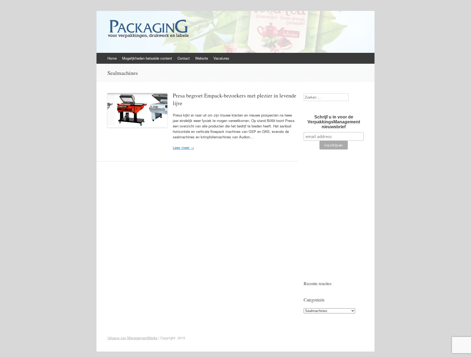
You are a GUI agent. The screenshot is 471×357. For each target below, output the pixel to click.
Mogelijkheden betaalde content (147, 58)
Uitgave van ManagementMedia (132, 337)
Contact (183, 58)
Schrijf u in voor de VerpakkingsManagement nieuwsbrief (333, 122)
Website (201, 58)
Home (112, 58)
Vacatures (221, 58)
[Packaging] (148, 37)
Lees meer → (183, 147)
